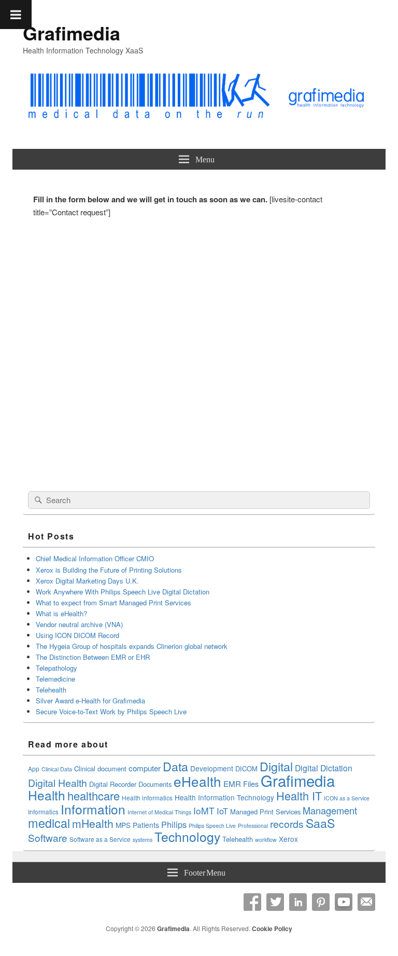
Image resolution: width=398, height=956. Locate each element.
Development (211, 768)
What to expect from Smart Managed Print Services (113, 602)
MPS (123, 825)
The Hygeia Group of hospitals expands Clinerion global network (133, 646)
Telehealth (51, 690)
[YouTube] (343, 902)
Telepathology (56, 668)
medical (49, 823)
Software (47, 837)
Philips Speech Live (212, 825)
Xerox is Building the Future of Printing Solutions (109, 570)
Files (251, 783)
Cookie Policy (272, 928)
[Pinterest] (321, 902)
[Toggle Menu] (16, 14)
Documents (155, 784)
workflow (266, 839)
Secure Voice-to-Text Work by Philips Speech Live (111, 711)
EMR (232, 783)
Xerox (288, 839)
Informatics (43, 811)
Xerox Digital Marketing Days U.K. (87, 581)
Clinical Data (56, 769)
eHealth (197, 781)
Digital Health (57, 782)
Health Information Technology (224, 797)
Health (46, 795)
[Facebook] (252, 902)
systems (142, 839)
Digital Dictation (323, 767)
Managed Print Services (265, 811)
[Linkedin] (298, 902)
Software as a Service (100, 839)
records (287, 823)
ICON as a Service (346, 798)
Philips (174, 824)
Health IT (299, 795)
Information (93, 809)
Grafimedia (71, 32)
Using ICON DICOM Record (77, 635)
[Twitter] (275, 902)
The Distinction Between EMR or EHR (93, 657)
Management (330, 810)
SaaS (320, 823)
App (33, 768)
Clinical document (100, 768)
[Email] (366, 902)
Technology (187, 836)
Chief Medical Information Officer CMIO (95, 558)
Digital (276, 766)
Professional (253, 825)
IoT (222, 811)
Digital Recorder (112, 784)
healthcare (93, 795)
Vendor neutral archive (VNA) (79, 624)
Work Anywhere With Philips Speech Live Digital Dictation (122, 592)
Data (175, 766)
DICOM (246, 768)
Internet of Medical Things (159, 812)
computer (145, 768)
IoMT (204, 810)
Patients (146, 825)
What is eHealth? (61, 613)
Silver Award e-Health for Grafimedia (90, 700)
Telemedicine (55, 679)
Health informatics (147, 797)
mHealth (92, 823)
